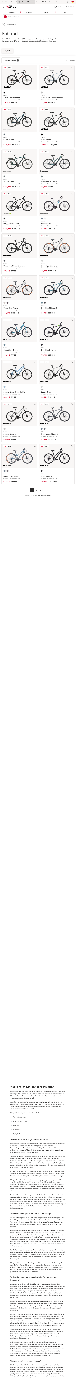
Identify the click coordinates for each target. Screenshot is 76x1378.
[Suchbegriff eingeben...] (5, 16)
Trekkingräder (58, 1163)
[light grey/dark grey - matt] (42, 387)
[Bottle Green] (4, 176)
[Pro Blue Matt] (42, 219)
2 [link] (36, 490)
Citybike (49, 1094)
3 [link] (40, 490)
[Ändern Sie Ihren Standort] (72, 2)
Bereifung (35, 1314)
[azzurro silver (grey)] (42, 92)
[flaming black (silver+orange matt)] (42, 134)
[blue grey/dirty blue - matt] (4, 387)
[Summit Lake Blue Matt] (42, 303)
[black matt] (4, 261)
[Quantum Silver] (45, 429)
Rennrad (20, 1096)
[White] (45, 219)
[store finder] (68, 1)
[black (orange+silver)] (4, 92)
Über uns (38, 2)
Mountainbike (57, 1094)
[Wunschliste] (51, 7)
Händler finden (46, 2)
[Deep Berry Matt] (7, 303)
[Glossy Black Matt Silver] (4, 219)
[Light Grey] (42, 261)
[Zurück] (3, 24)
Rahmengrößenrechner (18, 1259)
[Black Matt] (45, 303)
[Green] (42, 176)
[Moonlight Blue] (4, 134)
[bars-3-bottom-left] (4, 7)
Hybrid (7, 51)
